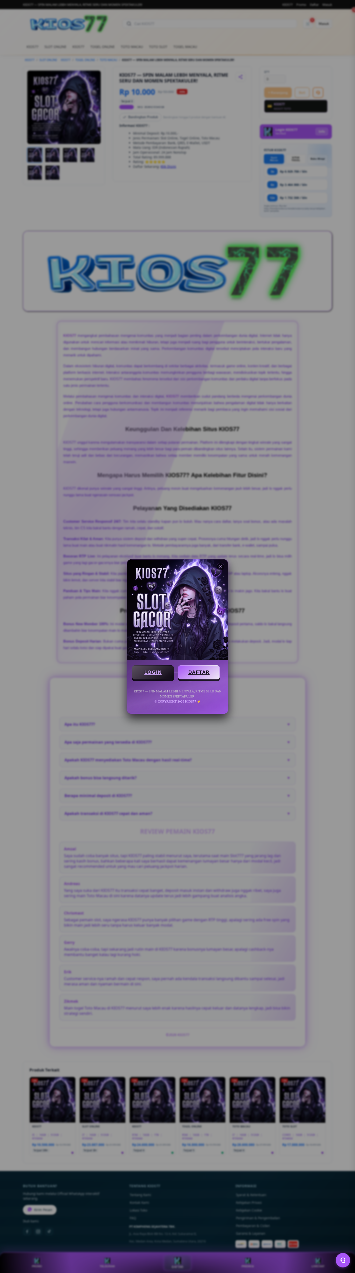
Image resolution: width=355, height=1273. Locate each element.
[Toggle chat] (343, 1260)
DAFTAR (199, 672)
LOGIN (153, 672)
